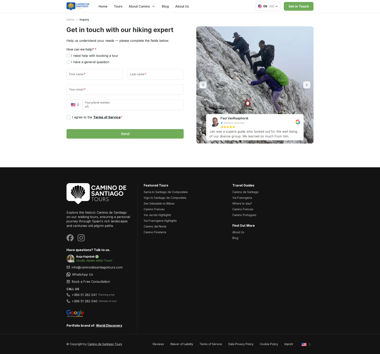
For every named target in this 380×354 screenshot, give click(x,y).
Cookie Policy (269, 344)
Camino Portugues (244, 215)
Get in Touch (299, 6)
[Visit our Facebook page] (70, 237)
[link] (98, 274)
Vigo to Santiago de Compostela (165, 197)
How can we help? (81, 49)
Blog (165, 6)
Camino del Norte (155, 226)
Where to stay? (242, 203)
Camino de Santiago (245, 192)
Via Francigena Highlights (160, 220)
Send (125, 134)
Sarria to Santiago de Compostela (166, 192)
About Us (182, 6)
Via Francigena (242, 197)
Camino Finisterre (155, 232)
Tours (118, 6)
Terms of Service (107, 117)
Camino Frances (154, 209)
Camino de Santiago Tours (104, 344)
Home (103, 6)
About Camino (139, 6)
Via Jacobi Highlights (157, 215)
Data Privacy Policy (241, 344)
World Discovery (109, 325)
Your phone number (97, 102)
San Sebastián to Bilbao (159, 203)
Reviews (158, 344)
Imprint (288, 344)
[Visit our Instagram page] (81, 237)
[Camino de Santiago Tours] (98, 193)
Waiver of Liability (181, 344)
